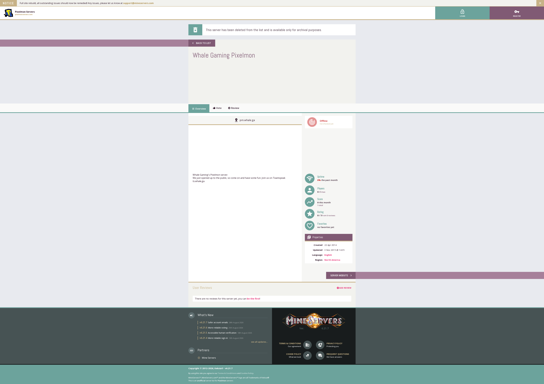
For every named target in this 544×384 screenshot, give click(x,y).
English (328, 254)
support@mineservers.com (138, 3)
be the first (253, 298)
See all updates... (259, 341)
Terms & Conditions (227, 373)
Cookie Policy (247, 373)
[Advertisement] (244, 81)
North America (332, 259)
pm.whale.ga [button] (247, 120)
